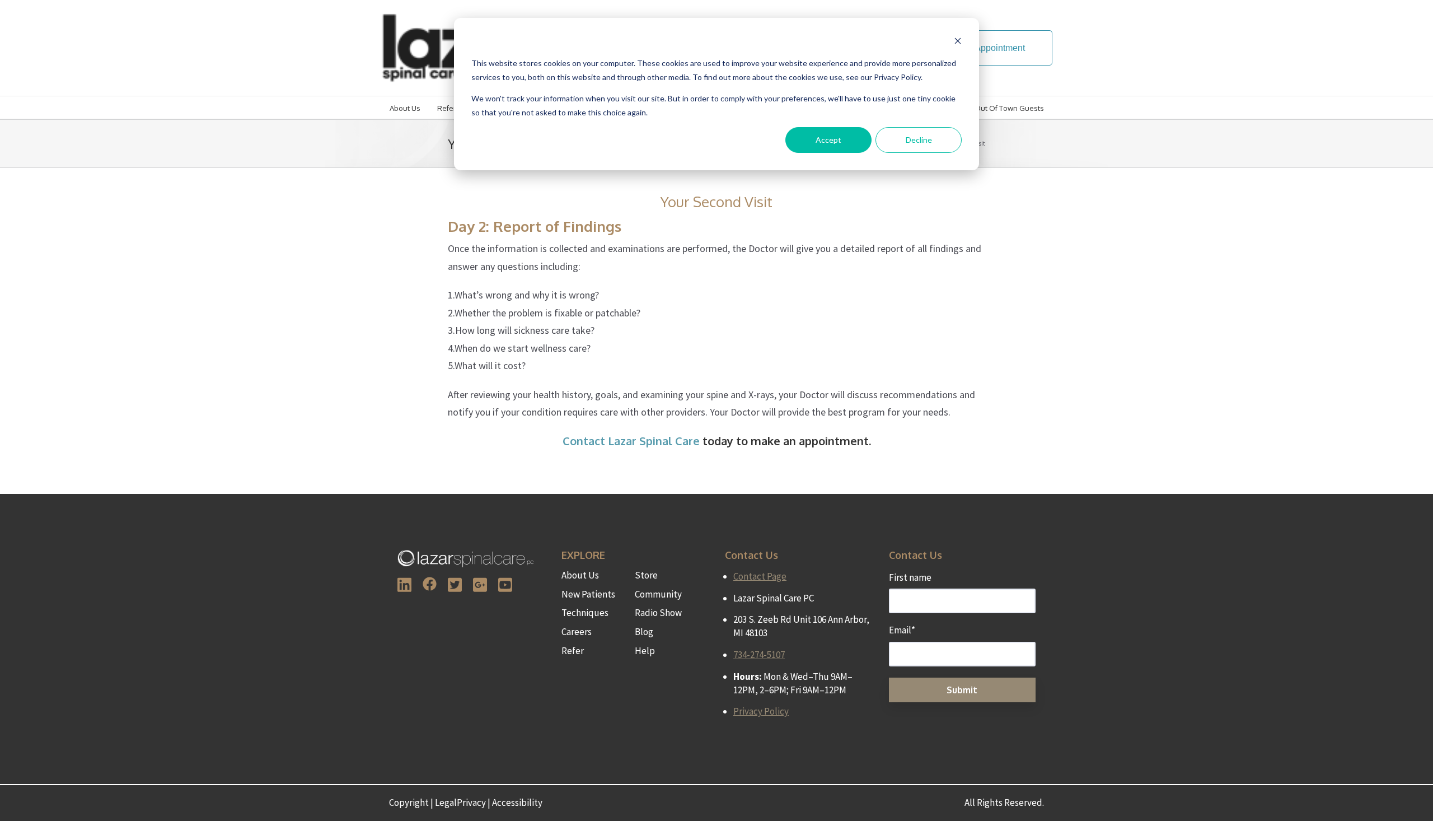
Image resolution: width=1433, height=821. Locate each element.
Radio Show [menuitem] (658, 613)
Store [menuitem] (646, 575)
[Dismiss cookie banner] (958, 42)
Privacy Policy (761, 711)
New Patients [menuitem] (588, 594)
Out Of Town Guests (1009, 108)
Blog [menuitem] (644, 632)
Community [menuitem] (658, 594)
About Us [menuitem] (580, 575)
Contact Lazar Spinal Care (631, 440)
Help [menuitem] (645, 651)
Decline (919, 139)
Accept (828, 139)
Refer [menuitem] (572, 651)
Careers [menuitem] (576, 632)
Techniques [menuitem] (584, 613)
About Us (405, 108)
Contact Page (759, 576)
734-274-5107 (759, 655)
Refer (446, 108)
